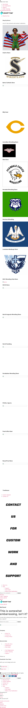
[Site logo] (7, 14)
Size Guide (7, 589)
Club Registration (9, 650)
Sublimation (8, 645)
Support (7, 588)
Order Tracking (9, 651)
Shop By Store (8, 644)
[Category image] (15, 50)
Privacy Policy (8, 636)
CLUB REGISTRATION (5, 10)
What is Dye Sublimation (11, 591)
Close (1, 694)
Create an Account (4, 701)
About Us (7, 633)
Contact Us (8, 635)
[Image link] (8, 625)
